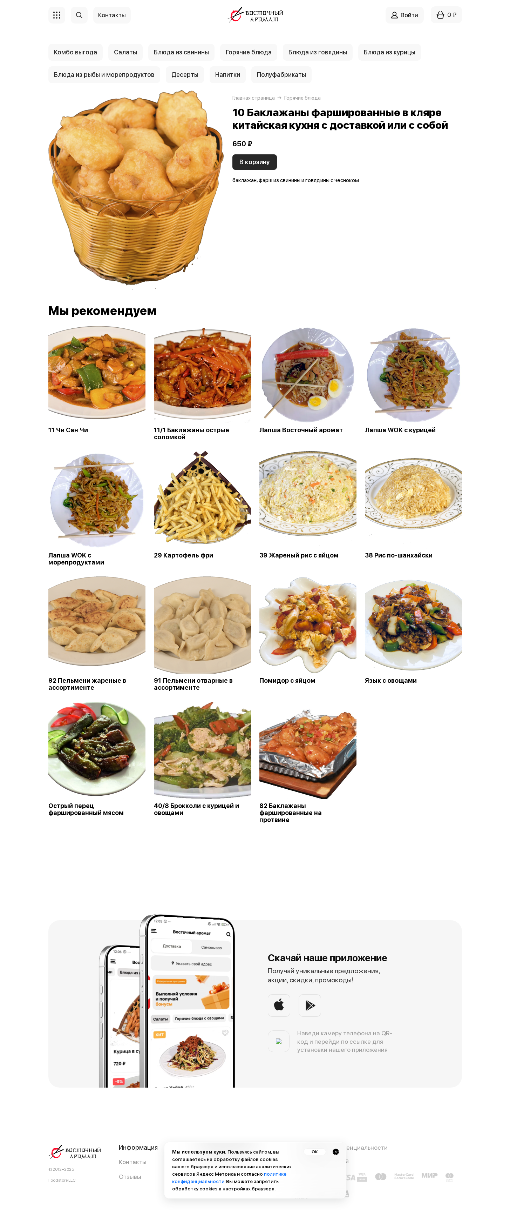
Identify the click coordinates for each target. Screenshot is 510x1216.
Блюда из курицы (389, 52)
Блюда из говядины (317, 52)
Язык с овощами (391, 680)
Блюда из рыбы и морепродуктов (104, 74)
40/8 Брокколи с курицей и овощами (196, 809)
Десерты (184, 74)
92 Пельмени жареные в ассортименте (87, 684)
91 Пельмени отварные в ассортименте (193, 684)
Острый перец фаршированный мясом (86, 809)
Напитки (227, 74)
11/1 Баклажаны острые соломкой (191, 434)
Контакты (133, 1161)
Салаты (125, 52)
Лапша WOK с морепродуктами (76, 559)
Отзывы (130, 1176)
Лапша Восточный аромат (301, 430)
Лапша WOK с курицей (400, 430)
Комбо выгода (75, 52)
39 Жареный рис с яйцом (299, 555)
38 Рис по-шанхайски (399, 555)
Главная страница (253, 98)
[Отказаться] (336, 1152)
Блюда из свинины (181, 52)
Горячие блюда (249, 52)
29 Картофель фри (183, 555)
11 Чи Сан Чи (68, 430)
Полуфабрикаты (281, 74)
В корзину (254, 162)
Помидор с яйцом (287, 680)
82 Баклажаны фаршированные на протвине (290, 812)
